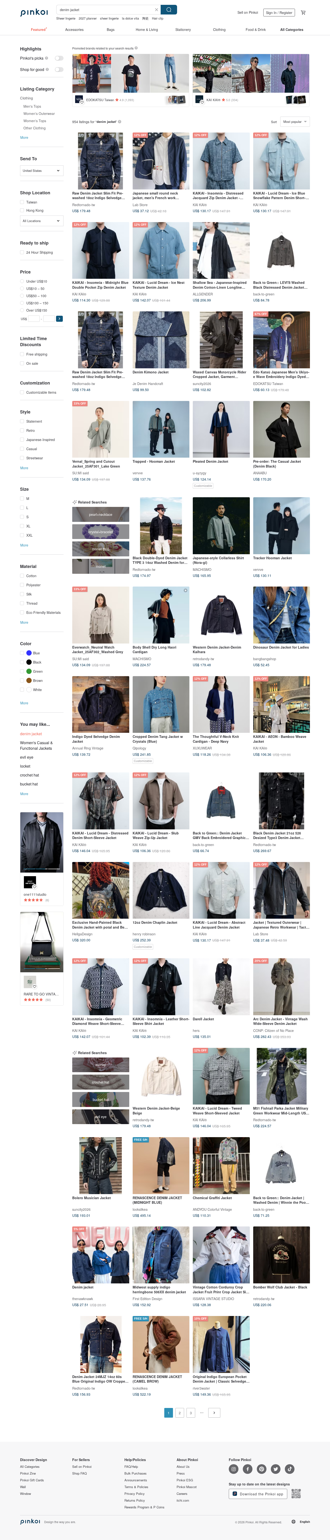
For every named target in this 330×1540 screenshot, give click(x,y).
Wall (23, 1487)
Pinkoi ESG (185, 1480)
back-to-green (263, 294)
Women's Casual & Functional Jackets (36, 745)
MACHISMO (202, 569)
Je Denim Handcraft (148, 383)
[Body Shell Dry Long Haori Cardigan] (161, 615)
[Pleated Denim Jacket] (221, 429)
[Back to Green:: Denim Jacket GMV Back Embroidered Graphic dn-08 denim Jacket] (221, 800)
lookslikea (140, 1209)
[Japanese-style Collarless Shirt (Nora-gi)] (221, 525)
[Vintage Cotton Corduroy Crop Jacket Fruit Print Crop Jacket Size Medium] (221, 1254)
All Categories (30, 1466)
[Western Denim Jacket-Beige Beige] (161, 1076)
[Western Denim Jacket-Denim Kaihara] (221, 615)
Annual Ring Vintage (87, 748)
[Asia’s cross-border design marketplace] (34, 12)
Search (169, 9)
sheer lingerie (109, 18)
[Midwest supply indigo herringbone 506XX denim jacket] (161, 1254)
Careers (182, 1493)
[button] (59, 319)
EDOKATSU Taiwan (268, 383)
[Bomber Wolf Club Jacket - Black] (281, 1254)
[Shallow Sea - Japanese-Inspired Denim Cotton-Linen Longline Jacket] (221, 250)
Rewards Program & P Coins (144, 1507)
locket (25, 766)
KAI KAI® (200, 204)
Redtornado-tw (83, 204)
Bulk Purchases (135, 1473)
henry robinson (144, 933)
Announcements (135, 1480)
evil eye (26, 757)
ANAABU (260, 472)
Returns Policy (134, 1500)
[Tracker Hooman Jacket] (281, 525)
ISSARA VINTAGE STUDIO (213, 1298)
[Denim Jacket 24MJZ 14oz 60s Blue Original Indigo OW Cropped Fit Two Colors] (100, 1344)
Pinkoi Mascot (187, 1487)
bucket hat (29, 784)
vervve (138, 472)
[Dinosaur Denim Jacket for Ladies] (281, 615)
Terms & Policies (136, 1487)
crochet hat (29, 775)
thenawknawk (82, 1298)
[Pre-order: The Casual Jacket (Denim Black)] (281, 429)
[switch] (42, 58)
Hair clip (157, 18)
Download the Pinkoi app (261, 1493)
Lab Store (140, 204)
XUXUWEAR (202, 748)
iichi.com (183, 1500)
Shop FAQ (79, 1473)
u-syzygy (199, 472)
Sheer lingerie (65, 18)
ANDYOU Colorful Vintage (212, 1209)
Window (25, 1493)
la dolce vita (130, 18)
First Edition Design (147, 1298)
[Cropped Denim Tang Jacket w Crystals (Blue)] (161, 704)
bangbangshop (264, 658)
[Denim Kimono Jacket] (161, 339)
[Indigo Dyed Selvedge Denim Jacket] (100, 704)
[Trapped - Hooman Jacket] (161, 429)
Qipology (139, 748)
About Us (183, 1466)
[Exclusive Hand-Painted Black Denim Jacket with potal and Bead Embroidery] (100, 890)
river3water (201, 1388)
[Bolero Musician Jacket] (100, 1165)
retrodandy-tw (203, 658)
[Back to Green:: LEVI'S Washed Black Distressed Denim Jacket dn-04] (281, 250)
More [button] (24, 137)
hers (196, 1030)
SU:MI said (80, 472)
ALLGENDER (203, 294)
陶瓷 (145, 18)
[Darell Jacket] (221, 986)
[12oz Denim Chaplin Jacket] (161, 890)
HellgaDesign (82, 933)
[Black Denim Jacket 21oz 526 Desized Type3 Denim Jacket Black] (281, 800)
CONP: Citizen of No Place (273, 1030)
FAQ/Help (131, 1466)
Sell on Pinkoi (247, 12)
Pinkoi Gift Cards (32, 1480)
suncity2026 (202, 383)
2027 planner (88, 18)
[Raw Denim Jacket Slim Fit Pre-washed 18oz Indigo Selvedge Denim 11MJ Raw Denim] (100, 161)
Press (181, 1473)
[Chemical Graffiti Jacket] (221, 1165)
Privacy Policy (134, 1493)
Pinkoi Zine (28, 1473)
